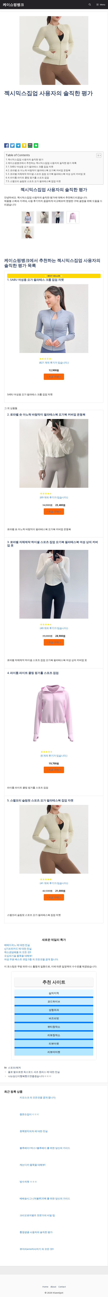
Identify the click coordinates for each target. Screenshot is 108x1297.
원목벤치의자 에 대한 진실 (34, 1131)
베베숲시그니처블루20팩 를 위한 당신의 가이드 (45, 1198)
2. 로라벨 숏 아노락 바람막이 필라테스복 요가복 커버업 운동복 (39, 170)
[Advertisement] (54, 120)
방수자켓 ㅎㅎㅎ (28, 1181)
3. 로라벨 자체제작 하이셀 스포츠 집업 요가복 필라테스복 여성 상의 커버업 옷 (47, 173)
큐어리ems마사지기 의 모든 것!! (36, 1249)
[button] (90, 4)
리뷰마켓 (54, 1043)
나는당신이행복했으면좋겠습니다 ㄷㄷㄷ (30, 1076)
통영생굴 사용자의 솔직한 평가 (36, 1232)
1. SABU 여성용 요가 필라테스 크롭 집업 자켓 (30, 166)
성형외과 (54, 1010)
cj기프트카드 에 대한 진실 (18, 948)
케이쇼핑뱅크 (13, 4)
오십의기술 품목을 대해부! (18, 955)
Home (45, 1286)
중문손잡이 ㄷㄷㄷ (29, 1114)
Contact (62, 1286)
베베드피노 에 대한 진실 (17, 945)
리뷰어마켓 (54, 1052)
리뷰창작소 (54, 1035)
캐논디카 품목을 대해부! (32, 1164)
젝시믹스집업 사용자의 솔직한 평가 (25, 159)
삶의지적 (54, 993)
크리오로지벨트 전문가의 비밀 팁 (37, 1215)
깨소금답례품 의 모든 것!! (17, 952)
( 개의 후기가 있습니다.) (54, 362)
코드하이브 (54, 1001)
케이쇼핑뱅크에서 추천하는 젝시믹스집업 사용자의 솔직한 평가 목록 (42, 163)
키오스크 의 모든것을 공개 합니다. (38, 1097)
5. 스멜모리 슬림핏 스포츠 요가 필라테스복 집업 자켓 (34, 181)
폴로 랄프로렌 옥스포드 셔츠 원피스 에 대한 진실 (34, 1072)
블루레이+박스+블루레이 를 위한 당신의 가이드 (45, 1148)
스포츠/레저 (14, 1067)
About (53, 1286)
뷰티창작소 (54, 1026)
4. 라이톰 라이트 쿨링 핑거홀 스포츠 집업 (28, 177)
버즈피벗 (54, 1018)
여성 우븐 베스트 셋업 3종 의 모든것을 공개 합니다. (31, 959)
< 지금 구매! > (54, 376)
